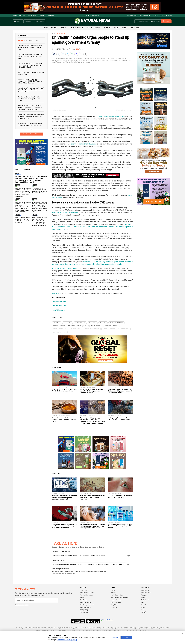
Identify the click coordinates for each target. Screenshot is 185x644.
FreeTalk (143, 605)
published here (74, 630)
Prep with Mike (32, 15)
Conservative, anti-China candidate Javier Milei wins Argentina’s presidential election (92, 390)
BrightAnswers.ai (132, 15)
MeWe (143, 607)
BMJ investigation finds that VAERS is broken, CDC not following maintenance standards (64, 497)
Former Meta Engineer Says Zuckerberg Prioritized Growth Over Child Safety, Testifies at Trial (31, 116)
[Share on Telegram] (67, 54)
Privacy (59, 627)
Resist (58, 62)
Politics (54, 28)
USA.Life (143, 612)
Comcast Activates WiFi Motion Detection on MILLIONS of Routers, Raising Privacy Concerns (30, 81)
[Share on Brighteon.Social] (54, 54)
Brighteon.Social (146, 592)
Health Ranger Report (23, 169)
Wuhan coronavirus (84, 62)
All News (113, 592)
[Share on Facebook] (58, 54)
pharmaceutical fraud (91, 329)
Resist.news (56, 293)
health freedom (75, 60)
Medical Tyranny (114, 60)
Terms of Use (84, 612)
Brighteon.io (145, 590)
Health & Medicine (76, 28)
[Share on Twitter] (63, 54)
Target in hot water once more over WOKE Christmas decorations (64, 390)
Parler (143, 597)
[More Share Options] (85, 54)
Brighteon (22, 15)
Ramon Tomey (68, 49)
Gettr (142, 602)
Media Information (85, 602)
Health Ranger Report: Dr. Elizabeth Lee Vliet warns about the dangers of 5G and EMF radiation (64, 525)
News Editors (91, 415)
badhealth (59, 58)
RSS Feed (114, 607)
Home (15, 15)
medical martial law (101, 60)
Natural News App (116, 600)
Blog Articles (115, 605)
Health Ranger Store (117, 595)
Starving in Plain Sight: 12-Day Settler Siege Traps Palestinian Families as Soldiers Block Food (30, 65)
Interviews (41, 15)
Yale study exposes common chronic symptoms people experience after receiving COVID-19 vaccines (92, 525)
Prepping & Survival (111, 28)
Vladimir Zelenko (71, 62)
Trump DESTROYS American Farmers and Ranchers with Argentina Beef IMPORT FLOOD (39, 190)
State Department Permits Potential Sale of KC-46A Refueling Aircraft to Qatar (30, 56)
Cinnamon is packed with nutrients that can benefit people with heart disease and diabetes (120, 390)
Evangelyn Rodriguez (65, 415)
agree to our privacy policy (67, 640)
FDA (67, 60)
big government (78, 58)
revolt (63, 62)
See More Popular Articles (31, 134)
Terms (63, 627)
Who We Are (83, 590)
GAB (142, 610)
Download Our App (145, 15)
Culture (63, 28)
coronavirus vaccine (106, 58)
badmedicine (67, 58)
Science (124, 28)
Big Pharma (88, 58)
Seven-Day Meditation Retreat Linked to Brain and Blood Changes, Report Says (30, 47)
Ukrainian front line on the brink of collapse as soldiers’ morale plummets (92, 497)
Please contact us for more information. (63, 573)
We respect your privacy (21, 605)
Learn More (115, 637)
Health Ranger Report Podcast (120, 597)
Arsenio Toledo (119, 387)
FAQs (161, 15)
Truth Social (144, 600)
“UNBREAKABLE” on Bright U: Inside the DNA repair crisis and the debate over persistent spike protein (30, 107)
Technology (135, 28)
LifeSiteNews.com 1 (59, 302)
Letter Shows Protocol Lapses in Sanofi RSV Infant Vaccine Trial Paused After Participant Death (31, 90)
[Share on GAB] (72, 54)
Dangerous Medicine (59, 60)
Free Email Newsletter (86, 595)
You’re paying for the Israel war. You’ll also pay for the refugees (119, 418)
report (75, 213)
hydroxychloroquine (87, 60)
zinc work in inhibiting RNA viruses (84, 144)
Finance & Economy (93, 28)
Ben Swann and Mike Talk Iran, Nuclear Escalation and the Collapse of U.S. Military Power (22, 220)
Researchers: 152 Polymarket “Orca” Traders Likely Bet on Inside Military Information (30, 125)
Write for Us (83, 600)
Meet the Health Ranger (87, 592)
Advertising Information (87, 605)
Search (170, 15)
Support (82, 597)
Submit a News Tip (85, 607)
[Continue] (55, 600)
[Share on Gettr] (81, 54)
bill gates (96, 58)
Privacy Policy (84, 610)
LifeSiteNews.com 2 (59, 306)
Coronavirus (61, 33)
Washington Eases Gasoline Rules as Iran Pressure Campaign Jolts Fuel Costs (30, 99)
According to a (57, 213)
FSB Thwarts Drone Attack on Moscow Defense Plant (31, 73)
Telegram (144, 595)
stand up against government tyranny (111, 116)
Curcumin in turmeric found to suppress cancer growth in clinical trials (64, 419)
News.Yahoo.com (58, 310)
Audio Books (50, 15)
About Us (155, 15)
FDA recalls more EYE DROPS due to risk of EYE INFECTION (120, 496)
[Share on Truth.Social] (76, 54)
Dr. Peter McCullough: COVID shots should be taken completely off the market (120, 525)
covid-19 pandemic (119, 58)
